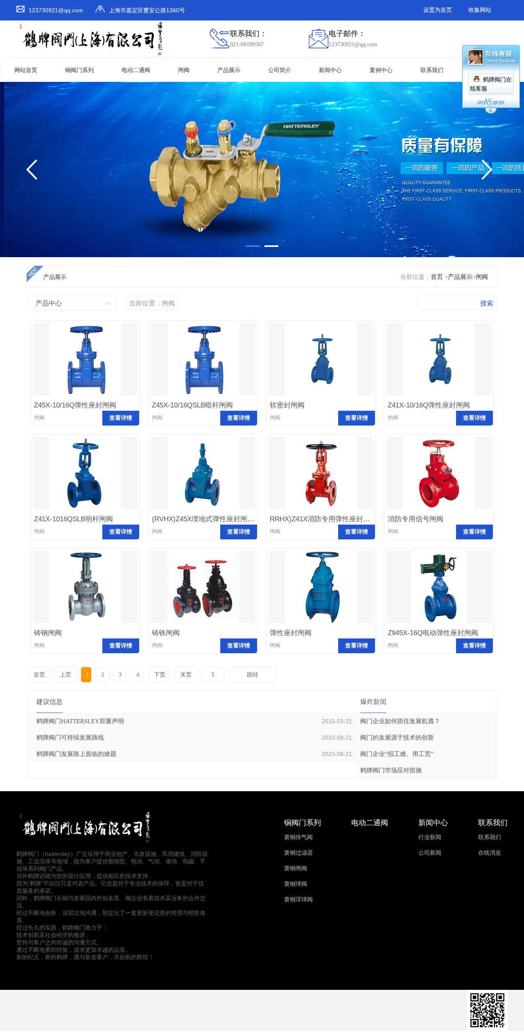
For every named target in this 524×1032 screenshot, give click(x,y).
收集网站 (479, 10)
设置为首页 (437, 10)
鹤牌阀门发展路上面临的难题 (76, 754)
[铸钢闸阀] (85, 621)
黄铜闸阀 (295, 868)
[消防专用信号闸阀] (439, 507)
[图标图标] (487, 1029)
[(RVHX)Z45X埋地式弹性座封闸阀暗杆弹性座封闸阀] (203, 507)
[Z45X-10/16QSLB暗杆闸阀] (203, 393)
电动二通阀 (136, 70)
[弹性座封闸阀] (321, 621)
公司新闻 (429, 853)
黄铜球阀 (295, 884)
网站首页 (25, 70)
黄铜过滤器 (298, 853)
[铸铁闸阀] (203, 621)
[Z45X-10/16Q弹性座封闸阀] (85, 393)
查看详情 (120, 418)
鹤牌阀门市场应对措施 (391, 770)
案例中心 (381, 70)
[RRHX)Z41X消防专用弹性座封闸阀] (321, 507)
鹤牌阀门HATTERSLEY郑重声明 (80, 721)
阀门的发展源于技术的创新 (397, 737)
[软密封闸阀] (321, 393)
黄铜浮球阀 (298, 899)
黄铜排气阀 (298, 837)
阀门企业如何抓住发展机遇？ (400, 721)
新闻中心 (330, 70)
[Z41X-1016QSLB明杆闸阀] (85, 507)
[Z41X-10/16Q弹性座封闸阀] (439, 393)
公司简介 (279, 70)
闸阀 (184, 70)
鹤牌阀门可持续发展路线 (70, 737)
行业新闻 (429, 837)
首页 (437, 277)
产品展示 (228, 70)
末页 (186, 675)
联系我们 (431, 70)
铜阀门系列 (79, 70)
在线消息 (489, 853)
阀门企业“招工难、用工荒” (397, 754)
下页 (159, 675)
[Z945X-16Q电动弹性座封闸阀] (439, 621)
